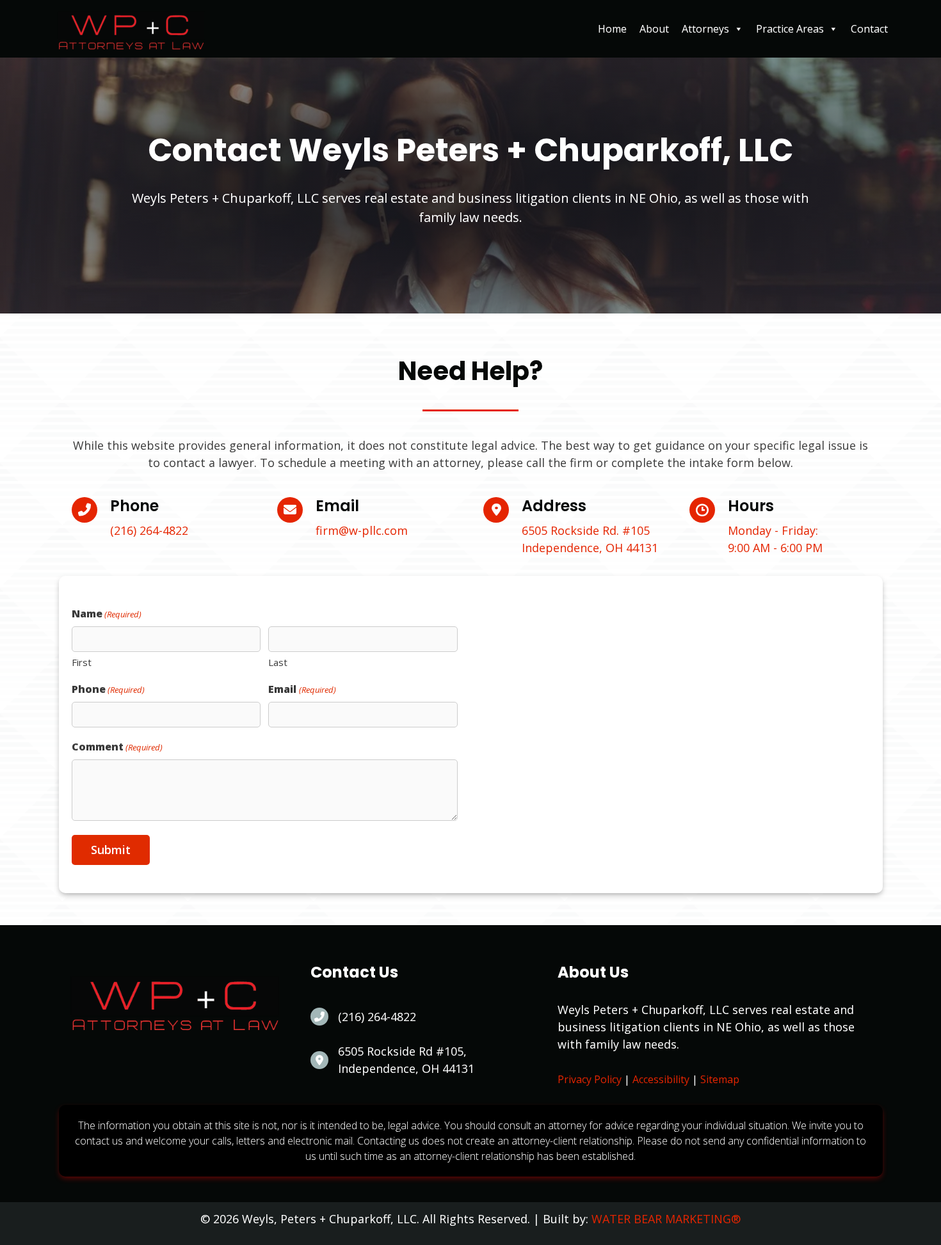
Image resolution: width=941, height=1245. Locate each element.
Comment (117, 747)
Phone (108, 689)
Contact (869, 29)
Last (277, 662)
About (654, 29)
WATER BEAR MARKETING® (666, 1218)
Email (301, 689)
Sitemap (719, 1079)
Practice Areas (790, 29)
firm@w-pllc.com (362, 530)
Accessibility (660, 1079)
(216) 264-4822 (149, 530)
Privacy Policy (590, 1079)
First (82, 662)
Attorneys (705, 29)
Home (612, 29)
